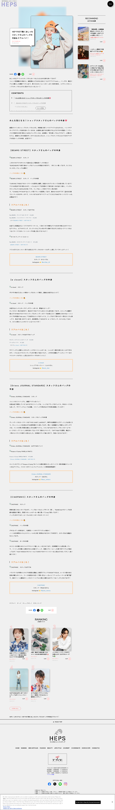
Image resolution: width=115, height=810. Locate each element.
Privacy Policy (6, 806)
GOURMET (66, 748)
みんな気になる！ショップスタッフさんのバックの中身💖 (33, 98)
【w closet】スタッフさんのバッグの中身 (27, 111)
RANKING (24, 748)
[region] (57, 802)
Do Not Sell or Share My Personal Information (88, 802)
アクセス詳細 (50, 774)
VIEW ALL (15, 708)
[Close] (112, 802)
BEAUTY (50, 748)
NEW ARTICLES (33, 748)
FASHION (43, 748)
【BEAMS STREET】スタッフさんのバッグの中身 (30, 103)
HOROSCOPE (86, 748)
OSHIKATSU (96, 748)
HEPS (11, 717)
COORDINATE (75, 748)
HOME (17, 748)
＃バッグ (19, 603)
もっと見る (40, 108)
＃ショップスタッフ (27, 603)
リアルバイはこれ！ (22, 106)
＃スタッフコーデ (37, 603)
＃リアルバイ (13, 603)
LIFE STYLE (17, 717)
